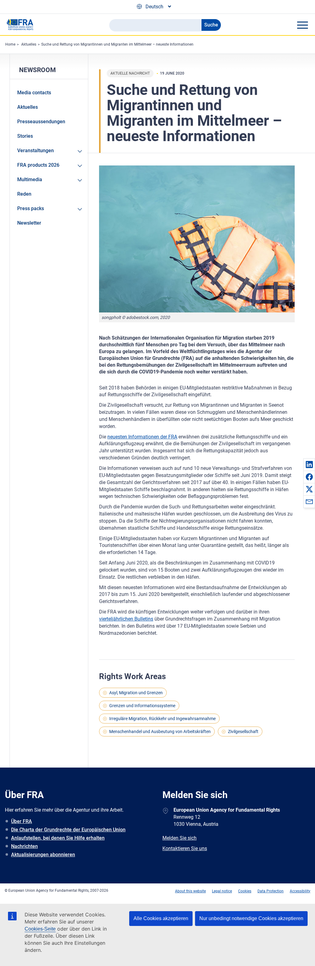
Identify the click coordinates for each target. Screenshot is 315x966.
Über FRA (21, 821)
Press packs (30, 208)
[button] (309, 464)
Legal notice (222, 891)
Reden (24, 194)
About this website (190, 891)
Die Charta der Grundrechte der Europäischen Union (68, 830)
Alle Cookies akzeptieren (161, 918)
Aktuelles (28, 44)
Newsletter (29, 223)
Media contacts (34, 93)
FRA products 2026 (38, 165)
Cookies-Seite (40, 928)
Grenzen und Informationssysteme (142, 705)
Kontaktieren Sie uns (184, 848)
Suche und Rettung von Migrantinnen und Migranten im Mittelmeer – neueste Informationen (117, 44)
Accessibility (300, 891)
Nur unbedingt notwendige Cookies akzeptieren (251, 918)
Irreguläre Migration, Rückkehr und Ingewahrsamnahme (162, 718)
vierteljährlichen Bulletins (126, 619)
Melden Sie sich (179, 838)
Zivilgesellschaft (243, 731)
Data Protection (270, 891)
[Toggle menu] (302, 24)
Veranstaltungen (35, 150)
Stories (25, 136)
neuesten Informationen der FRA (142, 437)
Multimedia (29, 179)
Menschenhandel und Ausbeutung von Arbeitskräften (160, 731)
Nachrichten (24, 846)
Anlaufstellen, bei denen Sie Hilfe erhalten (58, 838)
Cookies (244, 891)
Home (10, 44)
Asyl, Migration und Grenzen (136, 692)
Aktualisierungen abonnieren (43, 855)
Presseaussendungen (41, 121)
